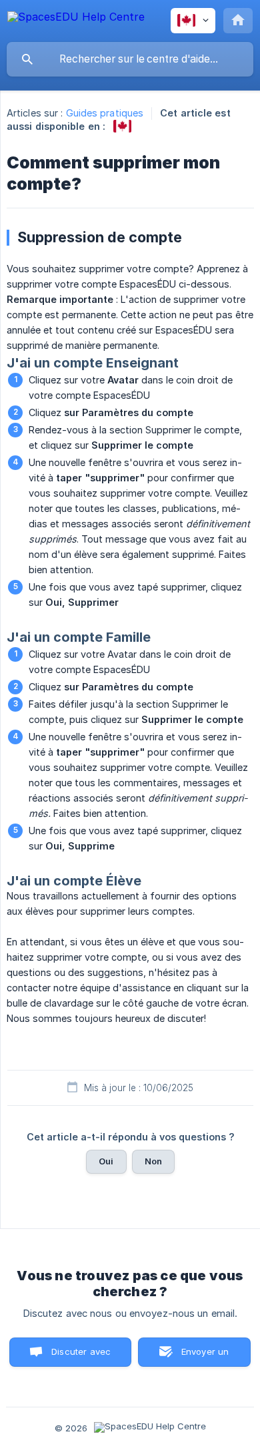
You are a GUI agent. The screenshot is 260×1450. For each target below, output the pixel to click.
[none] (76, 19)
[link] (122, 126)
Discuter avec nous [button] (81, 1356)
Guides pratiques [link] (105, 113)
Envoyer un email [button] (205, 1356)
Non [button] (153, 1161)
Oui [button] (106, 1161)
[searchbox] (130, 59)
